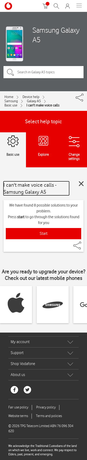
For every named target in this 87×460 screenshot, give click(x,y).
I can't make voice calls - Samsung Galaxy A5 (30, 188)
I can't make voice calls (42, 105)
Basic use (10, 105)
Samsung (11, 101)
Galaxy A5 (34, 101)
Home (8, 97)
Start (44, 233)
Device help (31, 97)
